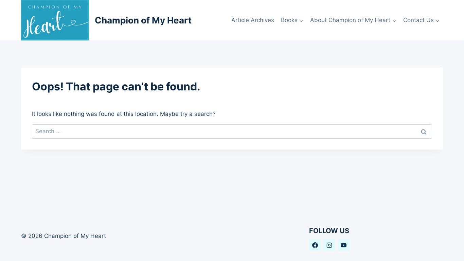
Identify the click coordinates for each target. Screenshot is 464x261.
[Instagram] (329, 245)
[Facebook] (315, 245)
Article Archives (252, 20)
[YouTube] (344, 245)
